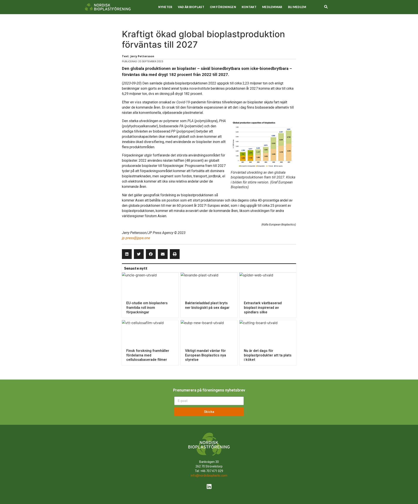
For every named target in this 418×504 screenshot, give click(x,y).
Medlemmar (272, 7)
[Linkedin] (209, 486)
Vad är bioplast (191, 7)
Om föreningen (223, 7)
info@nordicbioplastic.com (209, 475)
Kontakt (249, 7)
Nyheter (165, 7)
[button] (127, 254)
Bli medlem (297, 7)
